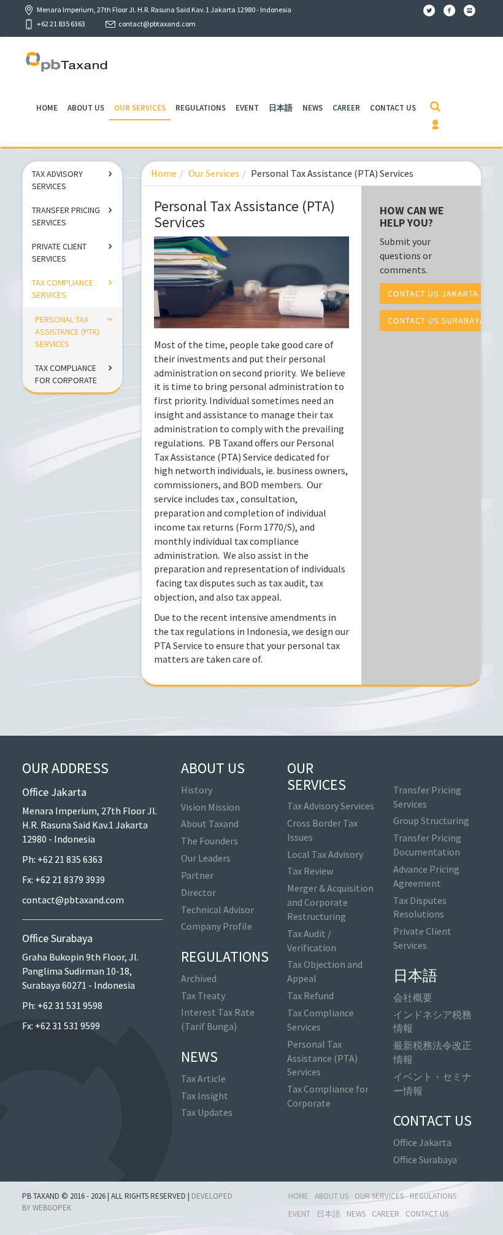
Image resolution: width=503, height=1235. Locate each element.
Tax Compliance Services (62, 288)
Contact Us (393, 108)
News (312, 108)
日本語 (281, 108)
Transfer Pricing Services (66, 216)
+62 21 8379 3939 (70, 879)
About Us (85, 108)
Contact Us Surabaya (436, 320)
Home (47, 108)
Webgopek (52, 1207)
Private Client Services (59, 252)
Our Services (140, 108)
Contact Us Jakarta (433, 293)
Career (346, 108)
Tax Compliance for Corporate (66, 374)
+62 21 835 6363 (69, 859)
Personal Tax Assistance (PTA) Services (67, 331)
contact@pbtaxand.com (157, 23)
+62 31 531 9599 (67, 1025)
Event (247, 108)
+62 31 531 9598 (69, 1005)
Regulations (200, 108)
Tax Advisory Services (57, 180)
